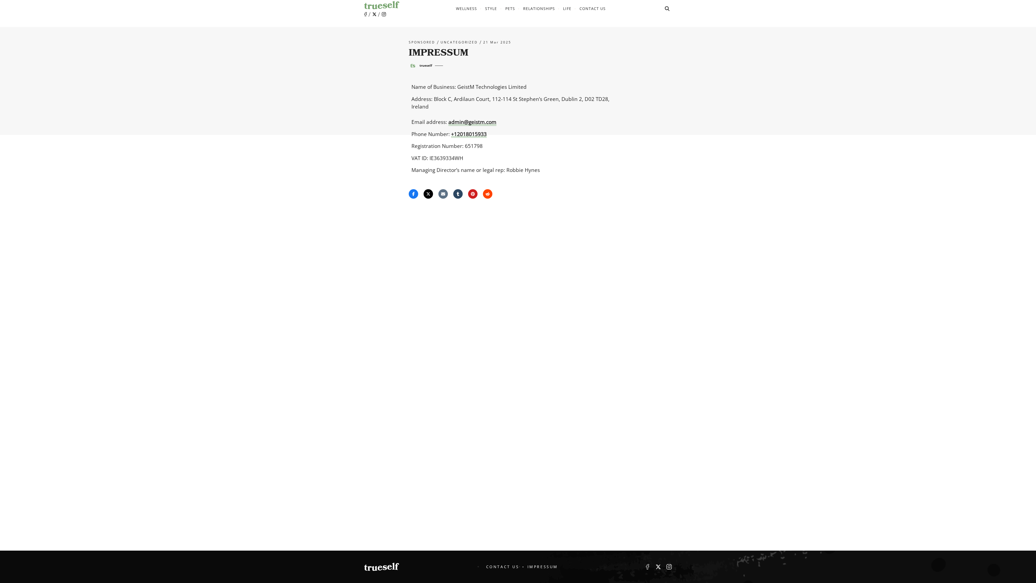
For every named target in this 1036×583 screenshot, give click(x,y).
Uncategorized (459, 42)
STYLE (491, 8)
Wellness (466, 8)
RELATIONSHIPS (539, 8)
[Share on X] (428, 194)
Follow (374, 14)
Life (567, 8)
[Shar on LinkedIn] (458, 194)
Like (365, 14)
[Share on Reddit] (487, 194)
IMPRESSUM (542, 566)
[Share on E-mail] (443, 194)
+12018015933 (469, 134)
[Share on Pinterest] (473, 194)
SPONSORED (422, 42)
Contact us (593, 8)
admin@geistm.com (472, 122)
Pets (510, 8)
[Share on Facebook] (413, 194)
